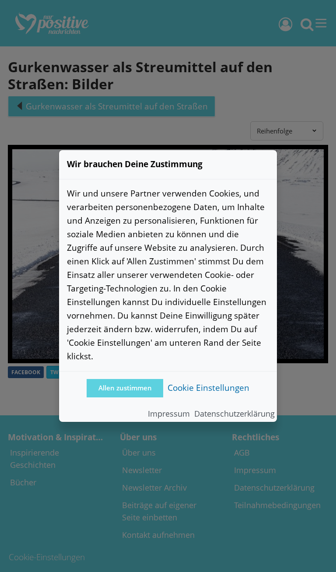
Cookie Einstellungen (208, 387)
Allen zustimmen (125, 388)
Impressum (169, 413)
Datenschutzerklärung (234, 413)
